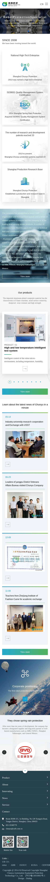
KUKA (34, 865)
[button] (21, 31)
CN (41, 4)
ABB (13, 865)
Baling (29, 878)
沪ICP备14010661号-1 (35, 875)
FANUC (23, 865)
